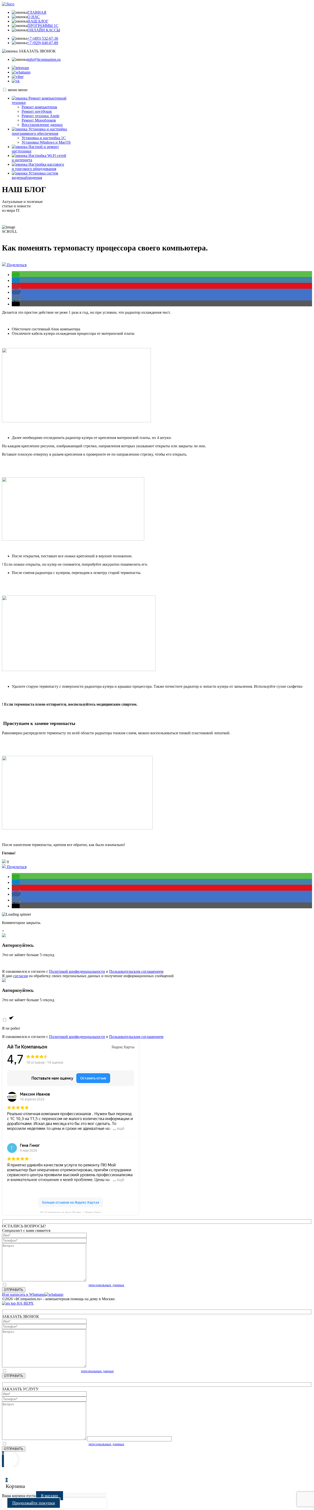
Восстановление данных (42, 125)
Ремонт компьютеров (39, 107)
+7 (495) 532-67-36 (42, 38)
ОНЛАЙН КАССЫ (43, 30)
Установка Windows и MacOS (46, 142)
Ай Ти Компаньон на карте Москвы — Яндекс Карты (70, 1212)
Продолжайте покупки (33, 1502)
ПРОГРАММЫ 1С (42, 26)
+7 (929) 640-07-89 (42, 43)
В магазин (49, 1496)
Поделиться (16, 265)
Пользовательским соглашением (136, 971)
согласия (20, 976)
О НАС (33, 17)
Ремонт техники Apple (40, 116)
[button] (16, 275)
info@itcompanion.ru (44, 59)
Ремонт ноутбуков (37, 111)
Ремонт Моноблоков (39, 120)
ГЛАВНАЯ (36, 12)
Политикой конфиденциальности (77, 971)
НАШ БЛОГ (37, 21)
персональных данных (106, 1285)
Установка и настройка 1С (44, 138)
